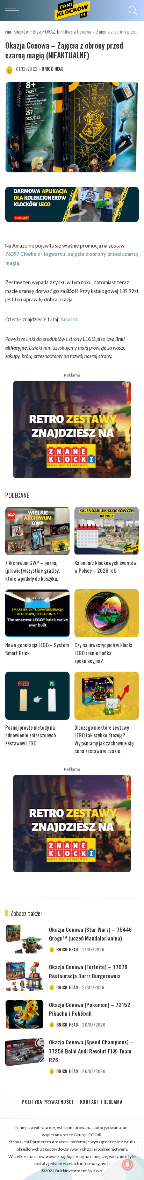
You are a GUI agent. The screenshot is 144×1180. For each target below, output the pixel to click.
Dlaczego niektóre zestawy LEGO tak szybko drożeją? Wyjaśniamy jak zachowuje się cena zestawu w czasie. (104, 739)
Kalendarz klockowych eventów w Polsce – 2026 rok (105, 566)
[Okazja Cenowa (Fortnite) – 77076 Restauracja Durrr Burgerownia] (24, 976)
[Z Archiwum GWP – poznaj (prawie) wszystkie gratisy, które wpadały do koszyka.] (37, 531)
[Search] (132, 10)
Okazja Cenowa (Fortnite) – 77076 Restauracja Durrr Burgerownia (88, 971)
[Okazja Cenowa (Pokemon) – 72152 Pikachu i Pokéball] (24, 1014)
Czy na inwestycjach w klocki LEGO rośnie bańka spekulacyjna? (103, 652)
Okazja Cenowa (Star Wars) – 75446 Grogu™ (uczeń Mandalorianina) (90, 933)
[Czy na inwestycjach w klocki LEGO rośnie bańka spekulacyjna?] (106, 613)
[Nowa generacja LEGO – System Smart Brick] (37, 613)
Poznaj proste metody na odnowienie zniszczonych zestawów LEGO (30, 735)
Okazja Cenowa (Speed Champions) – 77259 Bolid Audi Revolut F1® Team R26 (91, 1051)
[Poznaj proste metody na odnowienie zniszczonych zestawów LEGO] (37, 696)
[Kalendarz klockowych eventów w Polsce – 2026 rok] (106, 531)
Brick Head (52, 69)
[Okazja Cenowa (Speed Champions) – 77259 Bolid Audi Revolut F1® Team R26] (24, 1051)
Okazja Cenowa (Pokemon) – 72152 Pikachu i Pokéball (89, 1008)
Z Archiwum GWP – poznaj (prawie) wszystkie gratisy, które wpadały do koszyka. (32, 570)
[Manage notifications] (127, 1164)
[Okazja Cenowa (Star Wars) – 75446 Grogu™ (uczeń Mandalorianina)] (24, 939)
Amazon (69, 319)
